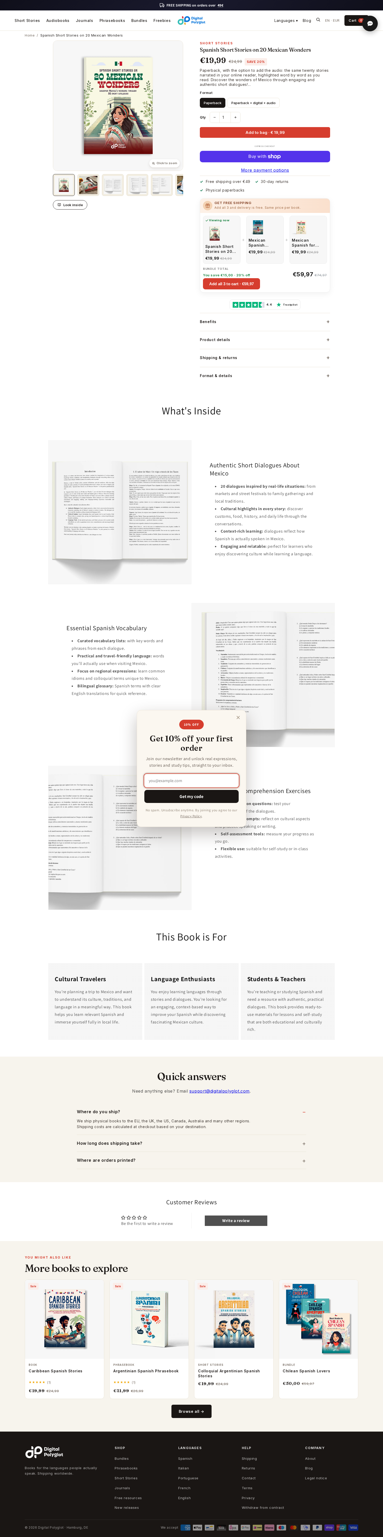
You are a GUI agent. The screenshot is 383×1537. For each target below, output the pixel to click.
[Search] (318, 20)
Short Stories (27, 20)
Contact (249, 1478)
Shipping (249, 1458)
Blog (307, 20)
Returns (248, 1468)
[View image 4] (137, 185)
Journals (84, 20)
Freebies (162, 20)
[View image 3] (113, 185)
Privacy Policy (191, 816)
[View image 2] (88, 185)
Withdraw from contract (263, 1507)
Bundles (139, 20)
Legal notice (316, 1478)
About (310, 1458)
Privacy (248, 1498)
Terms (247, 1488)
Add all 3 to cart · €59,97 (231, 284)
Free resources (128, 1498)
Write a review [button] (236, 1220)
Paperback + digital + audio (253, 103)
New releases (127, 1507)
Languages (286, 20)
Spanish (185, 1458)
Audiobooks (58, 20)
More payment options (265, 170)
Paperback (212, 103)
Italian (183, 1468)
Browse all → (191, 1411)
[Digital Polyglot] (191, 20)
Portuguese (188, 1478)
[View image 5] (162, 185)
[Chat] (370, 23)
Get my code (191, 796)
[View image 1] (64, 185)
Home (30, 35)
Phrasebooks (112, 20)
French (184, 1488)
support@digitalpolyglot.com (219, 1091)
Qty (203, 117)
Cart (355, 20)
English (184, 1498)
